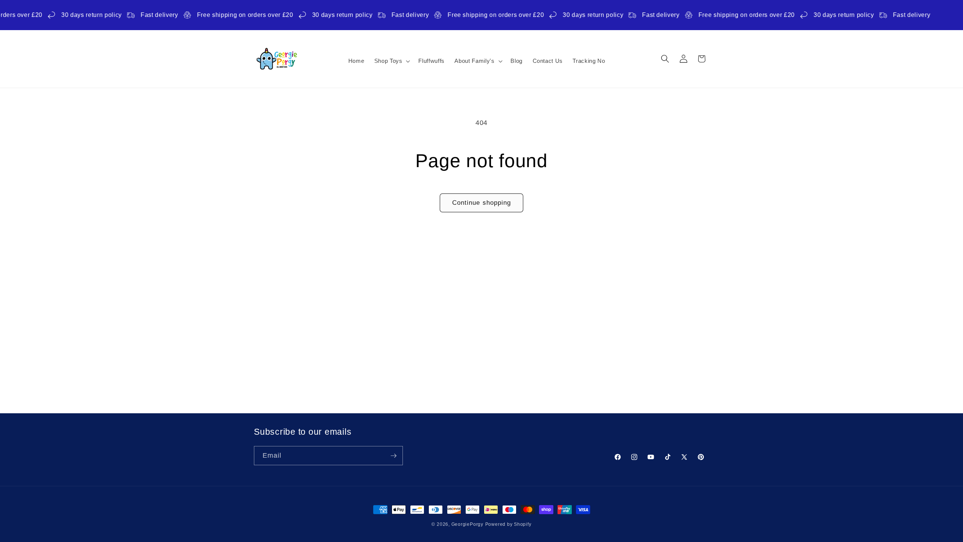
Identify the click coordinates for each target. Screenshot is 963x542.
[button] (391, 61)
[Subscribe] (393, 456)
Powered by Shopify (508, 524)
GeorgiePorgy (467, 524)
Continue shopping (481, 202)
